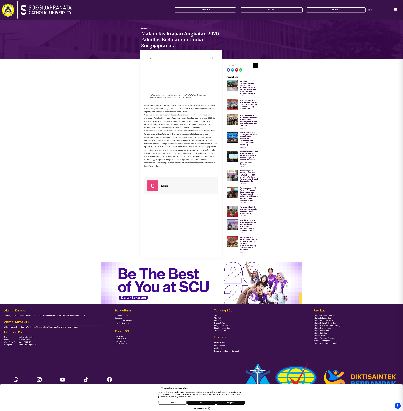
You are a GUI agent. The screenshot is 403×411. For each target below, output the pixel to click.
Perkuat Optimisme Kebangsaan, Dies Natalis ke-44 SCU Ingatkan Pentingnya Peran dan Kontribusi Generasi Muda (249, 176)
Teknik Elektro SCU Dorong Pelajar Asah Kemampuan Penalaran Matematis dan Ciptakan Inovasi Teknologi (248, 138)
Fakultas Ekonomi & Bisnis (323, 321)
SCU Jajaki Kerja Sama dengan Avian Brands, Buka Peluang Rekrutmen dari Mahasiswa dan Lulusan (248, 120)
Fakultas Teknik (319, 336)
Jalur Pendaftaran (122, 316)
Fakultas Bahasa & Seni (322, 318)
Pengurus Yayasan (221, 326)
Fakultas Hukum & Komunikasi (324, 323)
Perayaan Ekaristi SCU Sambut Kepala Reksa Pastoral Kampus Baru (248, 210)
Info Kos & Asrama (122, 323)
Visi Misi (217, 318)
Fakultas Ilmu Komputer (322, 328)
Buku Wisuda (120, 341)
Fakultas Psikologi (320, 333)
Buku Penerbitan (121, 344)
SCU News (119, 336)
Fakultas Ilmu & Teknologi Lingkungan (327, 326)
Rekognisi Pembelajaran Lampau (325, 343)
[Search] (255, 65)
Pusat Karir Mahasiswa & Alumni (226, 351)
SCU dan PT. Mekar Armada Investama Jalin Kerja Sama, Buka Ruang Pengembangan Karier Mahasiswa (248, 225)
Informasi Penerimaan (123, 321)
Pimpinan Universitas (222, 328)
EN (369, 10)
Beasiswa (118, 318)
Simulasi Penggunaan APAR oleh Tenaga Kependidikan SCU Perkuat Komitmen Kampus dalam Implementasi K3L (248, 87)
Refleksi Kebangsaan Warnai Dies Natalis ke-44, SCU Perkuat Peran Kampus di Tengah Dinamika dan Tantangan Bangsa (249, 158)
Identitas (217, 321)
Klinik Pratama (219, 345)
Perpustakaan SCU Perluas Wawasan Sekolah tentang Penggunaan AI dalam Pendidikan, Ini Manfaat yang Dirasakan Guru (249, 194)
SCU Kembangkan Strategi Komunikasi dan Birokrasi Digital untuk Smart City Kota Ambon (248, 104)
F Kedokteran (146, 28)
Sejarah (217, 316)
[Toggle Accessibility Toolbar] (397, 405)
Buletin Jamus (120, 339)
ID (372, 10)
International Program (321, 341)
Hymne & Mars (219, 323)
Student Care (219, 348)
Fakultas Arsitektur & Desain (323, 316)
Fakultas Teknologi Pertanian (324, 338)
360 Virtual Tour (220, 331)
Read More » (243, 96)
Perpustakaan (219, 342)
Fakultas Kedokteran (321, 331)
